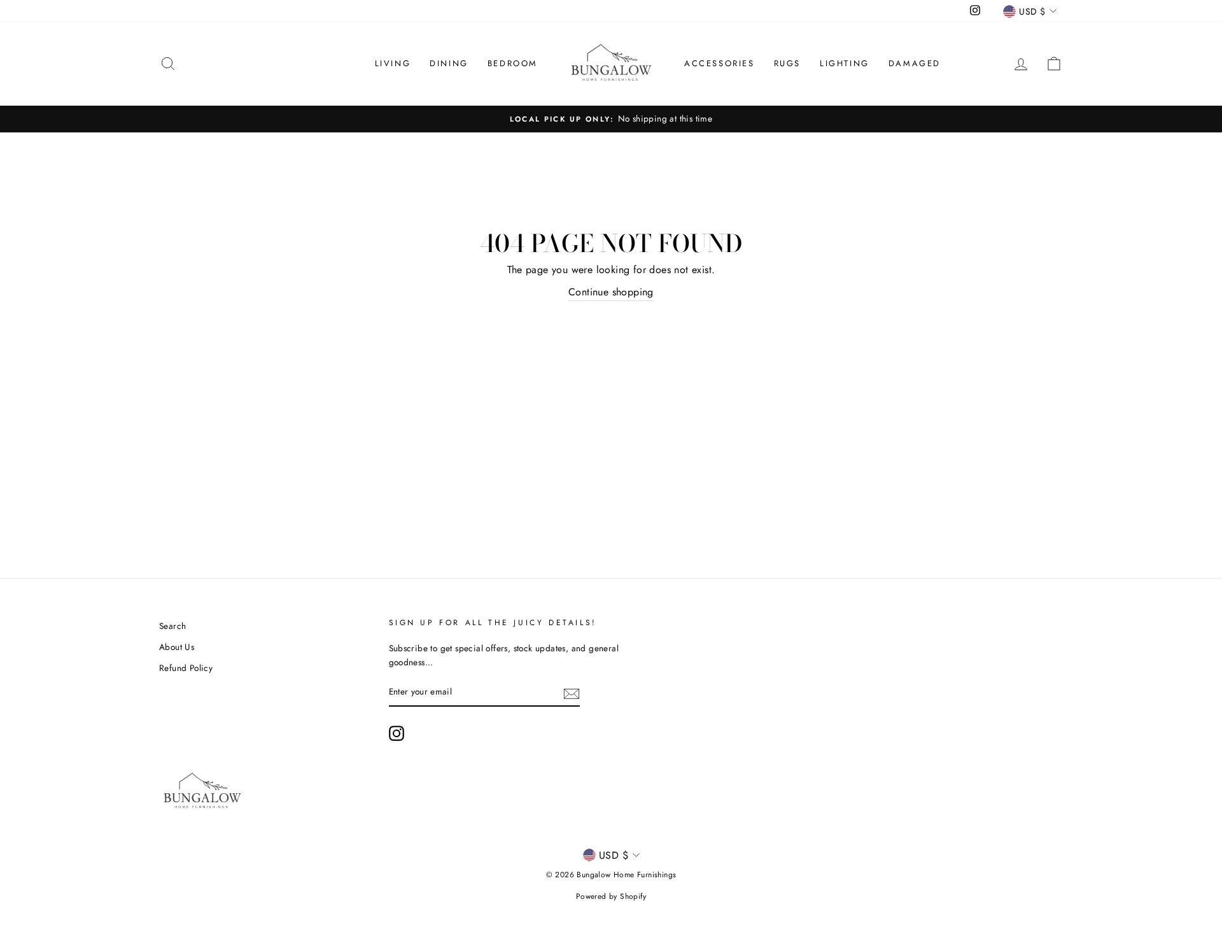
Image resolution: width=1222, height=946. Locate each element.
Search (172, 625)
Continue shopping (611, 292)
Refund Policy (186, 667)
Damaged (914, 63)
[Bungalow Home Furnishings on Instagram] (396, 733)
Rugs (787, 63)
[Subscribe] (571, 692)
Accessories (719, 63)
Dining (449, 63)
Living (393, 63)
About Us (176, 646)
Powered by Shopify (611, 896)
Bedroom (513, 63)
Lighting (844, 63)
